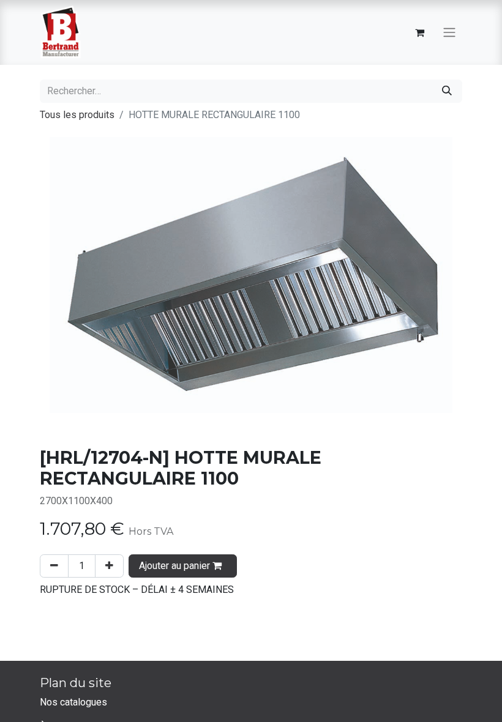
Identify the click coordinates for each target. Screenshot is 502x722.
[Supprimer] (54, 566)
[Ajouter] (109, 566)
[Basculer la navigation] (449, 33)
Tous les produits (77, 115)
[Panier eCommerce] (419, 32)
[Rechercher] (447, 91)
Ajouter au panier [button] (175, 565)
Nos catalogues (73, 702)
